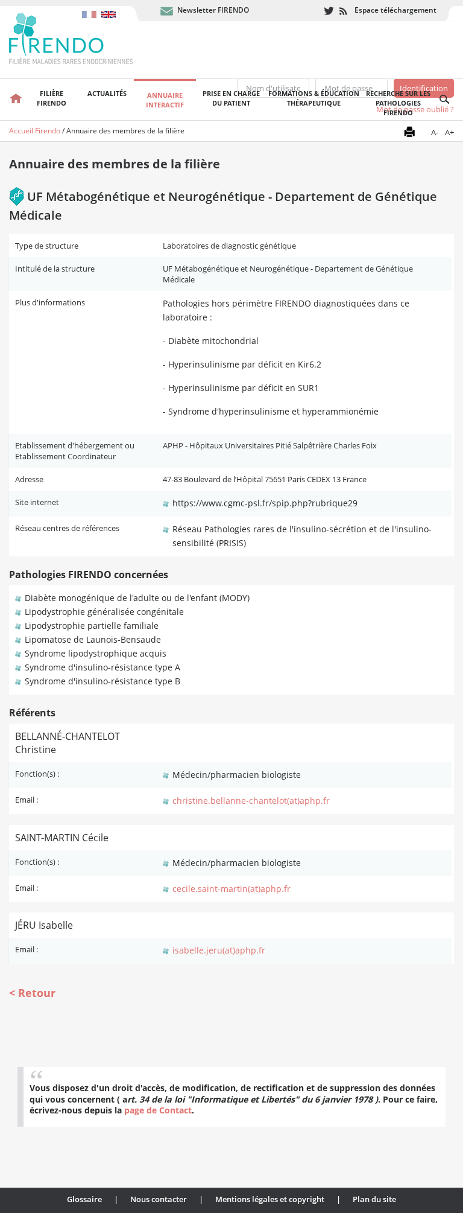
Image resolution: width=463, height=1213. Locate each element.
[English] (110, 8)
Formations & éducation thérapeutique (313, 98)
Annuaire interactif (165, 100)
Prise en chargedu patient (231, 98)
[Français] (91, 8)
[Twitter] (328, 11)
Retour (36, 992)
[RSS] (343, 11)
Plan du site (374, 1199)
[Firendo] (82, 37)
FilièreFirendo (51, 98)
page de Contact (158, 1110)
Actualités (107, 93)
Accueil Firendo (34, 131)
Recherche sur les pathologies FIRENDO (398, 103)
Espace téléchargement (395, 10)
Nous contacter (158, 1199)
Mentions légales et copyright (269, 1199)
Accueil (15, 99)
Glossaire (84, 1199)
